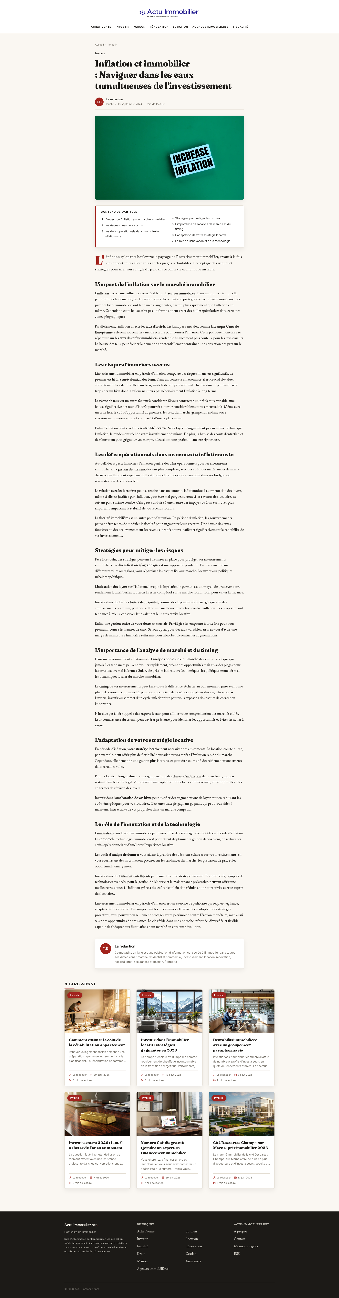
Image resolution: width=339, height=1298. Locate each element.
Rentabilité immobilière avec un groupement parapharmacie (235, 1044)
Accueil (99, 44)
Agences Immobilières (210, 26)
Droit (141, 1254)
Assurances (193, 1261)
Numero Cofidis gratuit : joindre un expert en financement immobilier (163, 1147)
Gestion (191, 1254)
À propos (171, 962)
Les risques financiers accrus (124, 225)
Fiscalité (240, 26)
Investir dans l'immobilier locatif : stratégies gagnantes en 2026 (165, 1044)
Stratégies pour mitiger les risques (197, 218)
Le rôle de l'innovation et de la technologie (202, 241)
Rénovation (159, 26)
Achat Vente (101, 26)
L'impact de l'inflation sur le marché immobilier (135, 219)
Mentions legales (246, 1246)
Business (191, 1231)
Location (180, 26)
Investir (122, 26)
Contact (239, 1239)
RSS (237, 1254)
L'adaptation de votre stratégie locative (200, 235)
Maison (140, 26)
